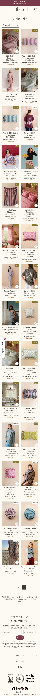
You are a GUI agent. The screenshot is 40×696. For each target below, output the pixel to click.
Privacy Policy (17, 694)
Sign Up (20, 637)
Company (20, 661)
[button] (2, 348)
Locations (20, 655)
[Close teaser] (5, 339)
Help (20, 667)
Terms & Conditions (29, 694)
